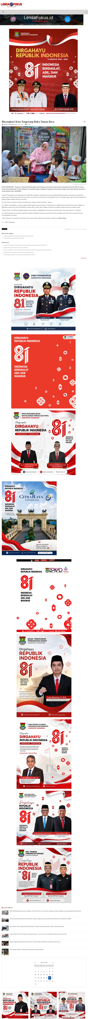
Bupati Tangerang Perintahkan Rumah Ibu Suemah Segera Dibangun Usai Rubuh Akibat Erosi (35, 941)
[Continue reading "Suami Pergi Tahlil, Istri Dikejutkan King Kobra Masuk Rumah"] (5, 952)
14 (47, 974)
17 (35, 978)
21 (47, 978)
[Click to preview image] (44, 154)
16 (52, 974)
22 (49, 978)
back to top (83, 258)
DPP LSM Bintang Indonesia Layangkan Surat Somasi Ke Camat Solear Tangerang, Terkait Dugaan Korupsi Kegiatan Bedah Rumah (45, 911)
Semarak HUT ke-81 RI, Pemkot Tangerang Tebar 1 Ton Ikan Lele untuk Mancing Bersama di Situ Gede (38, 934)
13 (44, 974)
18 (38, 978)
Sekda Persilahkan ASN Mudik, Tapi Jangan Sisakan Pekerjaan (18, 236)
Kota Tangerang (10, 222)
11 (38, 974)
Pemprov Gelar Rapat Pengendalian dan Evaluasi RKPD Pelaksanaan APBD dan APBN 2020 (25, 245)
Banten (28, 124)
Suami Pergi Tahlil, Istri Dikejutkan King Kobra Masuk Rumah (27, 949)
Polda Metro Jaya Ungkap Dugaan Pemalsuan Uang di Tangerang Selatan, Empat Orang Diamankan (37, 926)
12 (41, 974)
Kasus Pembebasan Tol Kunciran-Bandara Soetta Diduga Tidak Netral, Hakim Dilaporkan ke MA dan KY (28, 250)
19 (41, 978)
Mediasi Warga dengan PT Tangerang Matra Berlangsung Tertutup (19, 254)
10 (35, 974)
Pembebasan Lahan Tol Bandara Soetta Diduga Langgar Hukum (19, 252)
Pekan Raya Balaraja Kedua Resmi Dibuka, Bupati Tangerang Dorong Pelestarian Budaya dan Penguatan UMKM (40, 918)
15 (49, 974)
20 (44, 978)
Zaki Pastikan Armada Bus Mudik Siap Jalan (14, 238)
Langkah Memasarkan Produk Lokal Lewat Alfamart (16, 247)
